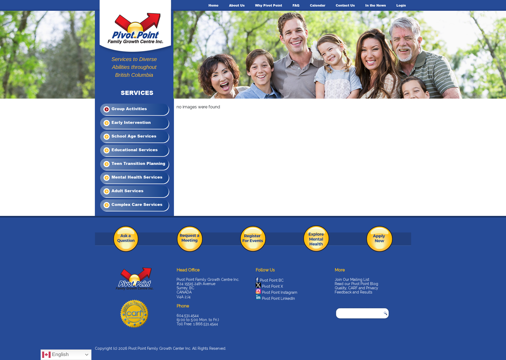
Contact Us (345, 5)
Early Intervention (130, 122)
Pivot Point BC (272, 280)
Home (213, 5)
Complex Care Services (136, 204)
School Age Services (133, 136)
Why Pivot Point (268, 5)
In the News (375, 5)
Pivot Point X (272, 286)
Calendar (317, 5)
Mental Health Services (136, 177)
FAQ (296, 5)
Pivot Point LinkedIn (278, 298)
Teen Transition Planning (137, 163)
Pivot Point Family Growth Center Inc (159, 348)
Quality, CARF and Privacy (356, 288)
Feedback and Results (353, 292)
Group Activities (128, 108)
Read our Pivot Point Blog (356, 284)
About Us (237, 5)
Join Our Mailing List (352, 279)
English (60, 354)
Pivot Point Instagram (279, 292)
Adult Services (126, 191)
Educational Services (134, 150)
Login (401, 5)
